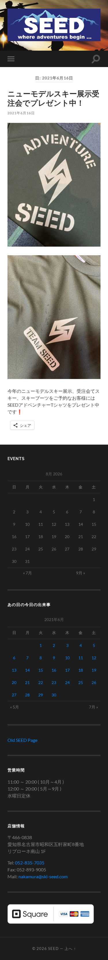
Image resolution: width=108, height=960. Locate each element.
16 (54, 670)
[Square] (50, 922)
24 (67, 682)
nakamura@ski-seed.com (43, 876)
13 (14, 670)
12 (94, 657)
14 (27, 670)
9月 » (80, 572)
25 (80, 682)
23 (54, 682)
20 (14, 682)
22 (40, 682)
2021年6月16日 (21, 113)
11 (80, 657)
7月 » (93, 706)
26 (94, 682)
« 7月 (27, 572)
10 (67, 657)
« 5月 (14, 706)
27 (14, 694)
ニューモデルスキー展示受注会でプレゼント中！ (53, 98)
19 (94, 670)
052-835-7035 (29, 862)
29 (40, 694)
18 (80, 670)
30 (54, 694)
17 (67, 670)
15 (40, 670)
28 (27, 694)
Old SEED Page (22, 740)
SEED (53, 948)
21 (27, 682)
